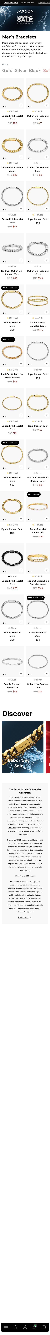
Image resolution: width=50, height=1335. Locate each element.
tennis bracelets (27, 905)
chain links (39, 905)
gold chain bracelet (33, 814)
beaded (21, 908)
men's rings (24, 831)
